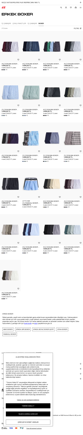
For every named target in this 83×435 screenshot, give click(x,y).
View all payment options (34, 428)
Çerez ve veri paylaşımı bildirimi (28, 400)
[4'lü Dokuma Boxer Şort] (10, 46)
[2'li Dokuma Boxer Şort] (10, 92)
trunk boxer (28, 323)
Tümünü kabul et (28, 406)
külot (35, 323)
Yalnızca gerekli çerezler (28, 414)
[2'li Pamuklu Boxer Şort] (31, 184)
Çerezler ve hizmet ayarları (28, 422)
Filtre (76, 28)
